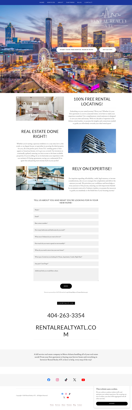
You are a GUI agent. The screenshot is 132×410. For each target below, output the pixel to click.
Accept (112, 403)
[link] (48, 380)
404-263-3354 (107, 50)
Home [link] (42, 2)
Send (66, 286)
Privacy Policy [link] (72, 292)
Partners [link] (70, 2)
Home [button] (52, 405)
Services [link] (51, 2)
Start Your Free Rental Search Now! (76, 50)
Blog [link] (79, 2)
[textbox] (66, 210)
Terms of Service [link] (81, 292)
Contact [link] (88, 2)
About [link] (60, 2)
